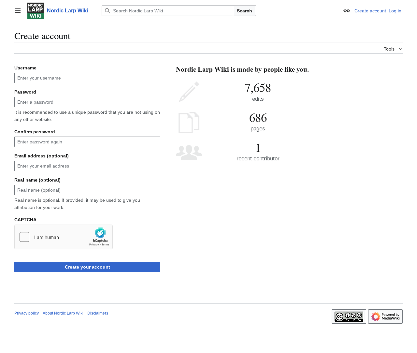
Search (244, 10)
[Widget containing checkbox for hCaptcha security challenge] (63, 237)
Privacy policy (26, 313)
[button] (17, 11)
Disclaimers (97, 313)
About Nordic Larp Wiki (63, 313)
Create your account (87, 267)
